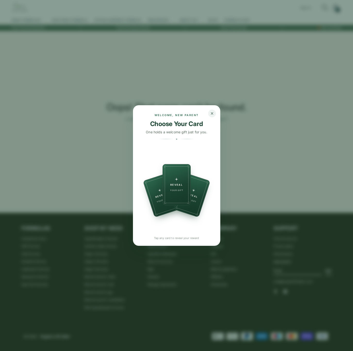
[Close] (212, 113)
